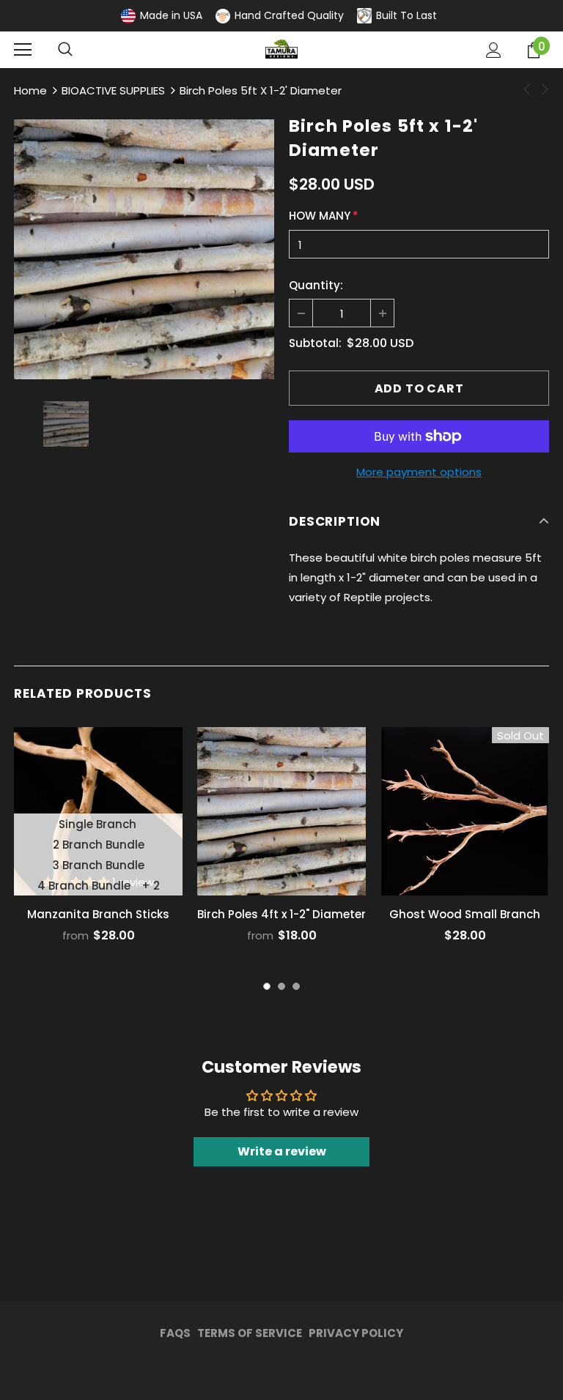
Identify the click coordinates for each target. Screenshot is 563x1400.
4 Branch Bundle (83, 885)
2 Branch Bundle (98, 844)
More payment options (419, 472)
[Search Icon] (65, 49)
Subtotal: (315, 343)
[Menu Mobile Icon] (23, 50)
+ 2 (150, 885)
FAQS (175, 1333)
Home (30, 90)
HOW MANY (323, 215)
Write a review (282, 1151)
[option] (144, 249)
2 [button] (281, 986)
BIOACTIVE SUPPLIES (113, 90)
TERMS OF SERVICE (249, 1333)
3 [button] (296, 986)
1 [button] (267, 986)
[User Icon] (493, 50)
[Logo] (281, 49)
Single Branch (97, 824)
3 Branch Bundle (98, 865)
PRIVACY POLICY (356, 1333)
